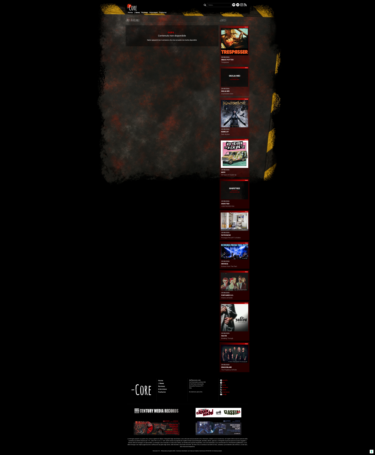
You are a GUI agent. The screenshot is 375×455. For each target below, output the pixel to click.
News (137, 12)
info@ (224, 394)
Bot (223, 383)
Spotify (225, 380)
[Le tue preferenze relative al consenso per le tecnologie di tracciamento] (371, 451)
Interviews (154, 12)
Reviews (144, 12)
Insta (224, 385)
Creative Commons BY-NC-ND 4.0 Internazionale (208, 451)
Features (163, 12)
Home (130, 12)
